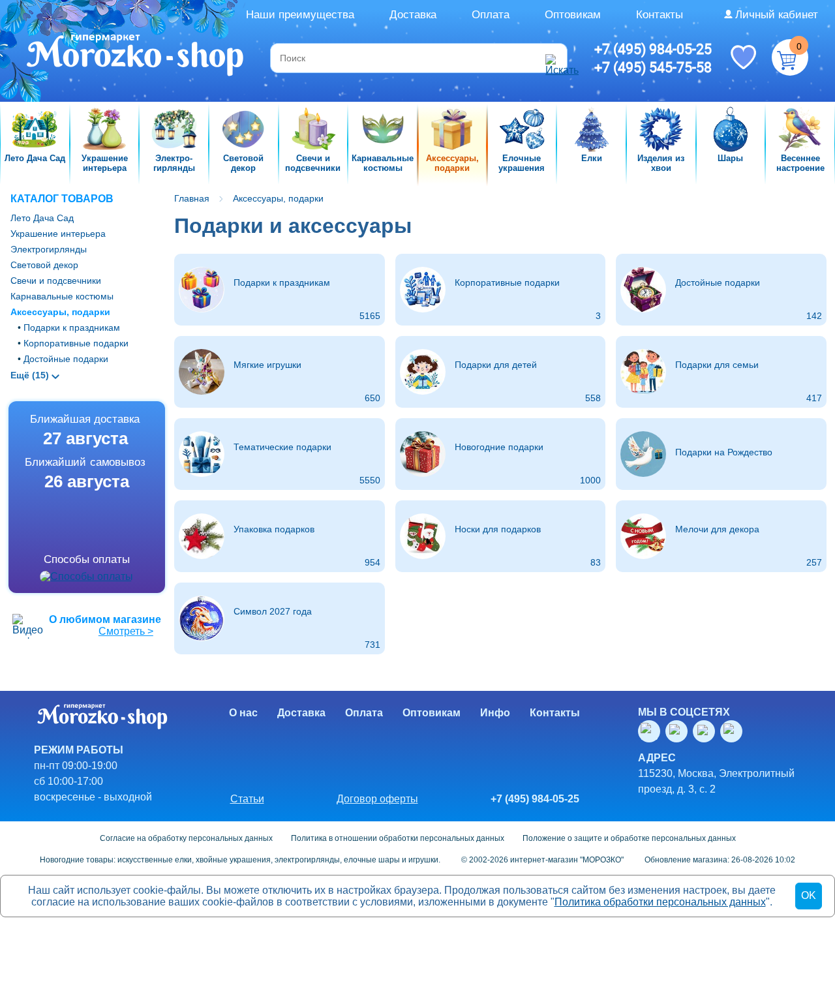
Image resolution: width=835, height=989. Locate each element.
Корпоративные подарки (76, 343)
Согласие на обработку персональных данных (186, 838)
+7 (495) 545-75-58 (653, 67)
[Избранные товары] (743, 56)
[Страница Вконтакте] (651, 731)
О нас (243, 712)
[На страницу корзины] (790, 57)
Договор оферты (377, 798)
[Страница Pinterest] (734, 731)
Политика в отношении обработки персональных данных (397, 838)
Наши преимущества (300, 14)
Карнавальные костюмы (62, 296)
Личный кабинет (776, 14)
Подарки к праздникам (71, 327)
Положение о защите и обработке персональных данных (629, 838)
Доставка (412, 14)
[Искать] (554, 58)
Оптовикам (573, 14)
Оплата (490, 14)
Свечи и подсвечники (55, 280)
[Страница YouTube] (679, 731)
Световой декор (44, 265)
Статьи (247, 798)
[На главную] (136, 57)
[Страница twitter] (706, 731)
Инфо (495, 712)
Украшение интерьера (58, 233)
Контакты (659, 14)
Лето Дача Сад (42, 218)
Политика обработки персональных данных (660, 901)
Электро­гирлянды (48, 249)
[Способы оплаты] (86, 577)
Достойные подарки (65, 359)
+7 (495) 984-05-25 (653, 49)
